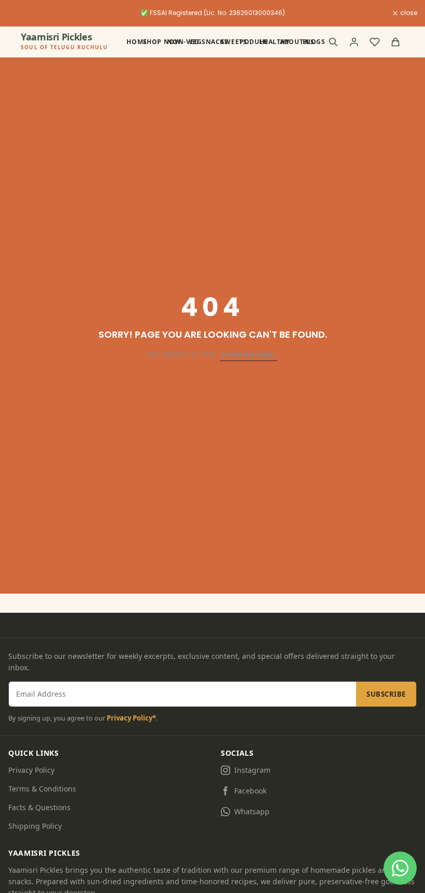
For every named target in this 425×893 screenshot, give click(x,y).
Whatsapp (252, 811)
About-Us (287, 41)
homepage (248, 354)
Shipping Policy (35, 826)
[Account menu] (354, 42)
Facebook (250, 791)
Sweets (226, 41)
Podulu (245, 41)
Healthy (266, 41)
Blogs (307, 41)
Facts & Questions (39, 807)
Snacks (207, 41)
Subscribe (386, 694)
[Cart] (395, 42)
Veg (192, 41)
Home (130, 41)
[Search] (333, 42)
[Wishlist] (375, 42)
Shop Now (151, 41)
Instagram (252, 770)
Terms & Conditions (42, 789)
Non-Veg (173, 41)
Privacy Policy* (131, 718)
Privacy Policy (31, 770)
